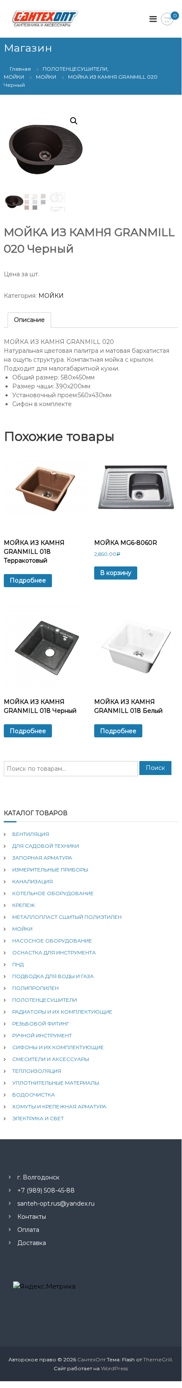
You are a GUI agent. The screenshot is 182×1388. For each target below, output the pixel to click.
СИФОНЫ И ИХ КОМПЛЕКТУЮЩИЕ (58, 1047)
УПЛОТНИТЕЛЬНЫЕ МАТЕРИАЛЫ (55, 1083)
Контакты (31, 1216)
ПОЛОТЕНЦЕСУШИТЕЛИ (44, 1000)
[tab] (29, 320)
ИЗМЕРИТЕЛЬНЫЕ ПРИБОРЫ (50, 869)
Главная (20, 69)
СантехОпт (91, 1359)
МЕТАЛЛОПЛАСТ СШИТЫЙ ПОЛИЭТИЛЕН (67, 917)
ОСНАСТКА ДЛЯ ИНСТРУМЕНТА (54, 952)
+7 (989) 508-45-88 (46, 1190)
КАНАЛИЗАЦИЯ (32, 881)
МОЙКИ (46, 77)
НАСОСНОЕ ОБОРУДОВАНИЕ (52, 940)
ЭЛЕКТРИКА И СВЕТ (38, 1118)
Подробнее (28, 580)
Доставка (31, 1243)
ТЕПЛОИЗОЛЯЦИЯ (36, 1071)
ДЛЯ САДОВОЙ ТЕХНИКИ (45, 846)
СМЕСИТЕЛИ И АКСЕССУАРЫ (50, 1059)
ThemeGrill (157, 1359)
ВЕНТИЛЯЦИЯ (30, 834)
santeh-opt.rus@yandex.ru (56, 1203)
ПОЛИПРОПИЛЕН (35, 988)
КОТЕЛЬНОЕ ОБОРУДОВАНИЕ (53, 893)
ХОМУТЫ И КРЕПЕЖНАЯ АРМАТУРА (59, 1106)
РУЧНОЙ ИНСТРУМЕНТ (42, 1035)
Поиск (155, 768)
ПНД (18, 964)
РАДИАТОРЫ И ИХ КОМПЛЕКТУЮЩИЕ (62, 1012)
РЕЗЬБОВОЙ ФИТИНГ (40, 1023)
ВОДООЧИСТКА (33, 1094)
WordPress (114, 1368)
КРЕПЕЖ (23, 905)
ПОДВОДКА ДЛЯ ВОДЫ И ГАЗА (53, 976)
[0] (167, 19)
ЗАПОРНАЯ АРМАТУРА (42, 858)
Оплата (28, 1230)
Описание (29, 320)
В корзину (115, 573)
